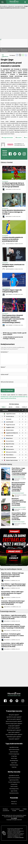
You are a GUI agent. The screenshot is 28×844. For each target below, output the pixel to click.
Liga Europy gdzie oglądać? (14, 719)
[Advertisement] (14, 24)
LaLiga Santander (8, 137)
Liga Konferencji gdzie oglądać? (14, 721)
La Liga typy (14, 756)
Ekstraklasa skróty (14, 793)
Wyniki (17, 407)
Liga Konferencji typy (14, 749)
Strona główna (3, 6)
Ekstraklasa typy (14, 765)
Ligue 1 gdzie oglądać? (14, 732)
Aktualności (11, 6)
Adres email (5, 374)
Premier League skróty (14, 782)
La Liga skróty (14, 784)
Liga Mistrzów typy (14, 747)
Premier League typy (14, 754)
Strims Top (14, 803)
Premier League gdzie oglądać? (14, 723)
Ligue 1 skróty (14, 791)
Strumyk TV (14, 801)
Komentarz (4, 352)
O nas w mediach (15, 809)
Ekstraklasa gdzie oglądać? (14, 736)
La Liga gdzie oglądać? (14, 725)
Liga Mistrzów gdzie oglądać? (14, 717)
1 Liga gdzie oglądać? (14, 739)
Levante (19, 137)
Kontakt (14, 810)
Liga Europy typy (14, 751)
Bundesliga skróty (14, 788)
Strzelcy (24, 407)
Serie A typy (14, 758)
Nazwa (3, 367)
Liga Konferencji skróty (14, 777)
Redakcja (5, 809)
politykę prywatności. (19, 837)
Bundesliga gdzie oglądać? (14, 730)
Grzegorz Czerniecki (10, 144)
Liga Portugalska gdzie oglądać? (14, 734)
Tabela (3, 407)
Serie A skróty (14, 786)
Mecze (10, 407)
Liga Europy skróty (14, 780)
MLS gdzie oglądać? (14, 715)
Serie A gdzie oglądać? (14, 728)
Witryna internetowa (7, 382)
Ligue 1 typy (14, 762)
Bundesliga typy (14, 760)
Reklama (21, 810)
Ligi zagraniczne (19, 6)
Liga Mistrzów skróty (14, 775)
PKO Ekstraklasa (14, 404)
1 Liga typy (14, 767)
